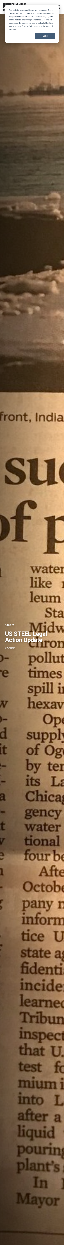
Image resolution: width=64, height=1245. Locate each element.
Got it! (45, 36)
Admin (11, 647)
